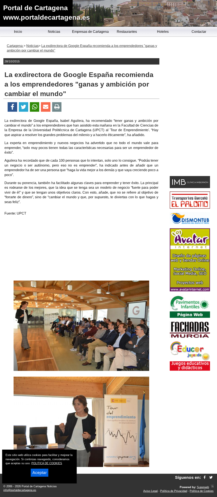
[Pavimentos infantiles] (190, 316)
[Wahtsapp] (34, 107)
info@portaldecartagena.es (19, 490)
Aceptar (39, 472)
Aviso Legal (150, 491)
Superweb (203, 487)
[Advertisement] (81, 248)
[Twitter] (23, 107)
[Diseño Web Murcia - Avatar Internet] (212, 487)
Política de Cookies (202, 491)
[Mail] (45, 107)
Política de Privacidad (173, 491)
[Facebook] (12, 107)
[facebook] (204, 477)
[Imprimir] (57, 107)
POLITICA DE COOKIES (46, 463)
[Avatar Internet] (190, 290)
